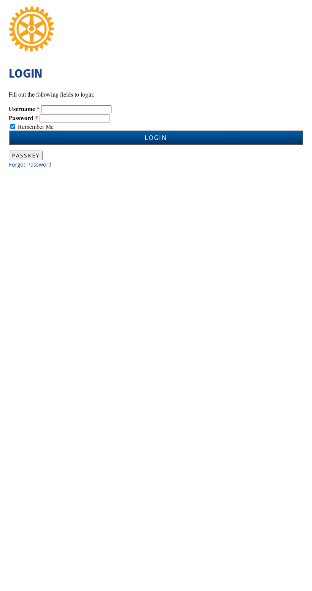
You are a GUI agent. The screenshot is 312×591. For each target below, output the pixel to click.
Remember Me (36, 126)
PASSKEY (26, 155)
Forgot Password (30, 164)
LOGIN (156, 137)
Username (22, 108)
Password (21, 117)
